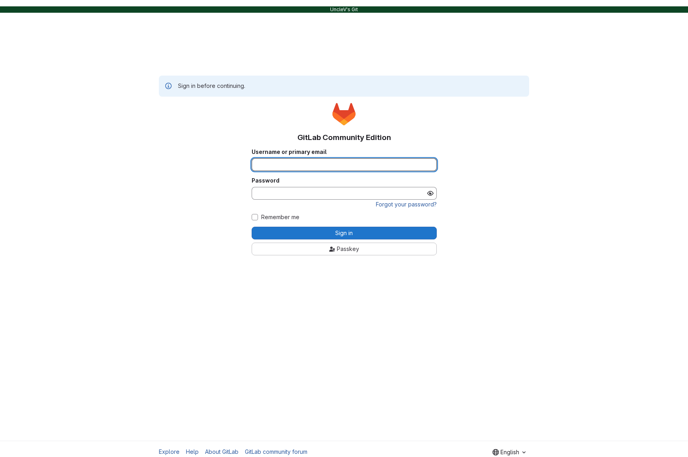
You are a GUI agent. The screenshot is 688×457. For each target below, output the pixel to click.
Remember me (280, 217)
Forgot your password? (406, 204)
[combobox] (509, 452)
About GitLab (221, 451)
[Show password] (430, 193)
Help (192, 451)
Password (266, 180)
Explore (169, 451)
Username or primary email (289, 152)
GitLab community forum (276, 451)
